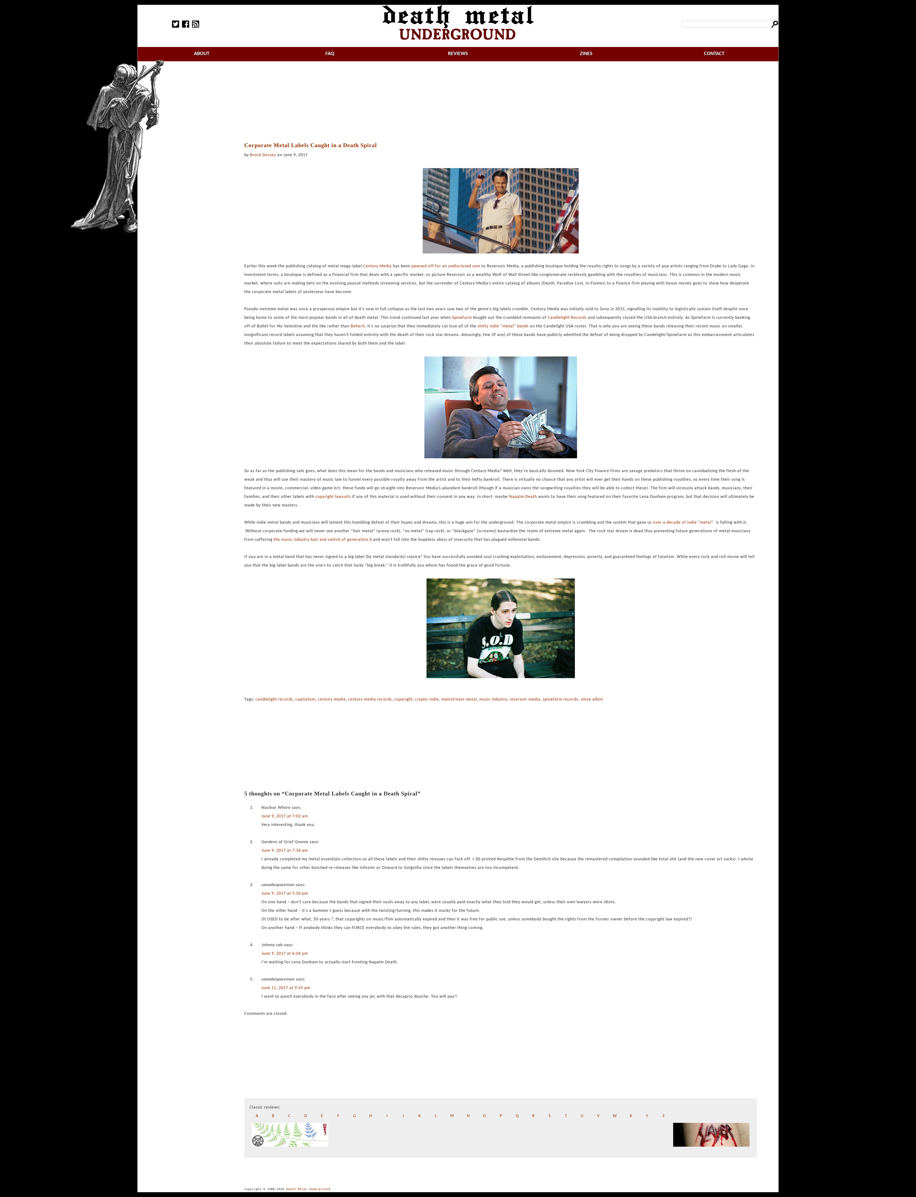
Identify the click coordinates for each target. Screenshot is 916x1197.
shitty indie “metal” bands (503, 326)
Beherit (358, 326)
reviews (458, 54)
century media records (370, 699)
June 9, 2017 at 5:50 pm (284, 893)
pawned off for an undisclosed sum (445, 266)
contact (714, 54)
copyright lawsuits (333, 497)
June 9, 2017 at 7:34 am (284, 850)
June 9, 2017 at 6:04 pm (284, 953)
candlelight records (274, 699)
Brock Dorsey (263, 155)
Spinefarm (462, 317)
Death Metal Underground (308, 1189)
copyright (403, 699)
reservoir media (525, 699)
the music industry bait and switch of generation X (323, 539)
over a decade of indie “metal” (683, 522)
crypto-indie (427, 699)
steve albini (592, 699)
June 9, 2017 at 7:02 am (284, 816)
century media (332, 699)
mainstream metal (459, 699)
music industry (493, 699)
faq (329, 54)
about (201, 54)
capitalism (305, 699)
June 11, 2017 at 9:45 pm (285, 988)
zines (586, 54)
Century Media (377, 266)
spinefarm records (560, 699)
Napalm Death (523, 497)
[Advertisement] (500, 101)
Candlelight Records (567, 317)
